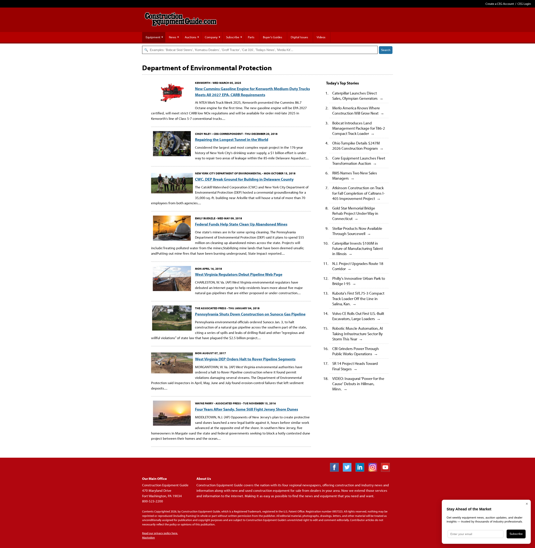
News (172, 37)
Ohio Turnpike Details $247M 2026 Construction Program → (357, 145)
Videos (321, 37)
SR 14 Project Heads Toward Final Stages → (355, 366)
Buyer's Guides (272, 37)
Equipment (153, 37)
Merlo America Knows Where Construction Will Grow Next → (358, 110)
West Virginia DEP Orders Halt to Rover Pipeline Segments (245, 359)
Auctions (190, 37)
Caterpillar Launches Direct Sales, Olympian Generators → (357, 95)
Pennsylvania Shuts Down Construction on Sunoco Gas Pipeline (250, 314)
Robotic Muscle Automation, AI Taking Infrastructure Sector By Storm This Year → (357, 333)
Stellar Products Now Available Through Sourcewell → (357, 231)
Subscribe (232, 37)
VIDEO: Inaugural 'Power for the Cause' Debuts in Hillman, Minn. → (358, 383)
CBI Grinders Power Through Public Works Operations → (355, 351)
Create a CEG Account (499, 4)
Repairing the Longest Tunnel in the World (231, 139)
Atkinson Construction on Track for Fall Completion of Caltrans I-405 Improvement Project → (358, 193)
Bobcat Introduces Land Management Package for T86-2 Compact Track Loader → (358, 128)
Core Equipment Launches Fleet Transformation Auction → (358, 160)
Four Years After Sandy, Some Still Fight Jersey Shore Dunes (246, 409)
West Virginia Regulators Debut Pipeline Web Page (238, 274)
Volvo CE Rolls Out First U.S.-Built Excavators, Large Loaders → (358, 316)
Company (211, 37)
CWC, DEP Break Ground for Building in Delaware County (244, 179)
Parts (251, 37)
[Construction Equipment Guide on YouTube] (387, 470)
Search (385, 50)
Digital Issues (299, 37)
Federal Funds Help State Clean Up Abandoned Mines (241, 224)
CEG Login (524, 4)
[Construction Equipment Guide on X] (349, 470)
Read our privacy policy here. (160, 533)
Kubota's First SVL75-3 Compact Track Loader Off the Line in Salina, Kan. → (358, 298)
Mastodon (148, 537)
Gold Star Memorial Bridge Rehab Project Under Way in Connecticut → (355, 213)
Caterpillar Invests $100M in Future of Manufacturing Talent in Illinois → (357, 248)
